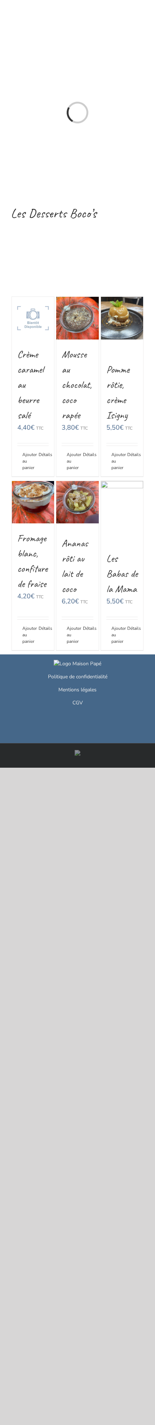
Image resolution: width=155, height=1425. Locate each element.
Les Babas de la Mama (122, 573)
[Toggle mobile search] (128, 11)
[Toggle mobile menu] (141, 11)
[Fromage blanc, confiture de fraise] (33, 502)
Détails (44, 455)
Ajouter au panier (27, 461)
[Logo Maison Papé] (77, 663)
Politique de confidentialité (77, 676)
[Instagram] (78, 720)
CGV (77, 702)
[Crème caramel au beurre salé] (33, 318)
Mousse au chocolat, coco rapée (77, 384)
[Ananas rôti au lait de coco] (77, 502)
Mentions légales (77, 689)
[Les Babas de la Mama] (122, 502)
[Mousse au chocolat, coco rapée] (77, 318)
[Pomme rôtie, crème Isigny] (122, 318)
